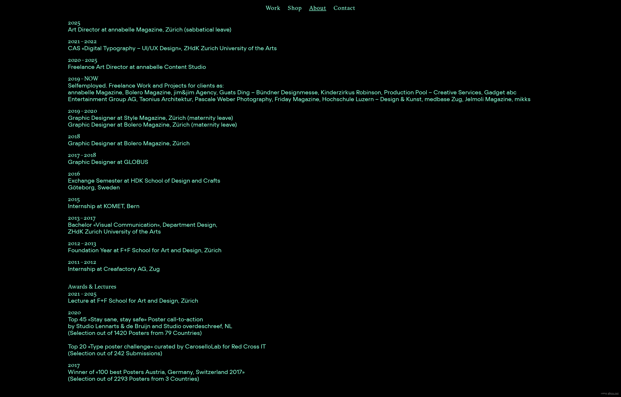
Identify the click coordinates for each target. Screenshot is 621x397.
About (317, 8)
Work (273, 8)
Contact (344, 8)
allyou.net (613, 393)
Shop (295, 8)
